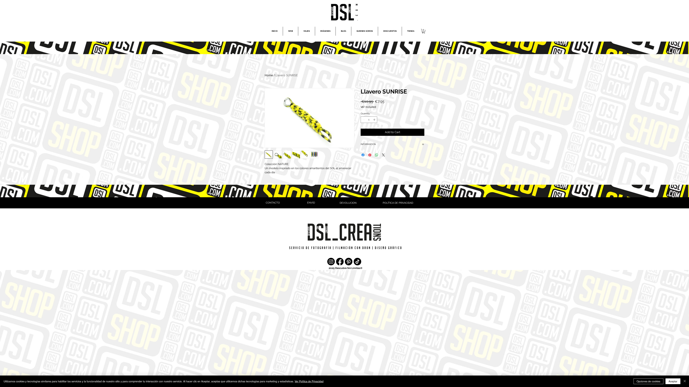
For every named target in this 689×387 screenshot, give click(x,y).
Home (269, 75)
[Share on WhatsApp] (376, 155)
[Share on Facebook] (363, 155)
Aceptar (673, 381)
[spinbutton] (368, 120)
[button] (423, 31)
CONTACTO (273, 202)
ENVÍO (311, 202)
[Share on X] (383, 155)
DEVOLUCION (348, 202)
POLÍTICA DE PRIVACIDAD (398, 202)
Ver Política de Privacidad (309, 381)
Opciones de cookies (648, 381)
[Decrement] (363, 120)
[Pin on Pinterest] (370, 155)
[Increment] (374, 120)
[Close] (685, 381)
